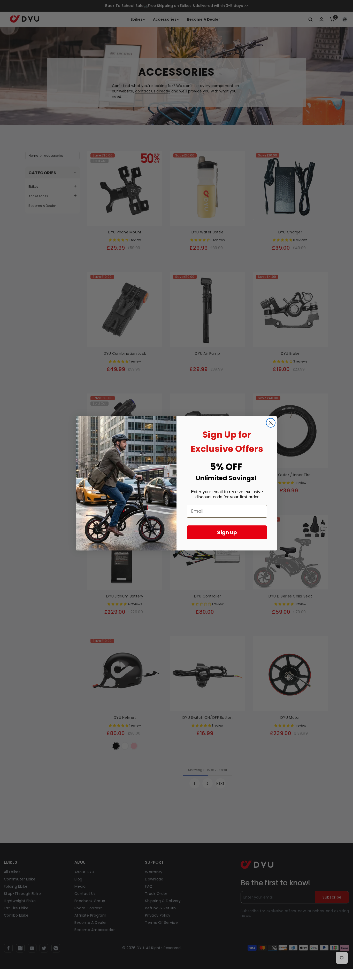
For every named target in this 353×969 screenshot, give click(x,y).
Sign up (227, 532)
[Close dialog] (270, 422)
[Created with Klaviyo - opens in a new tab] (176, 551)
